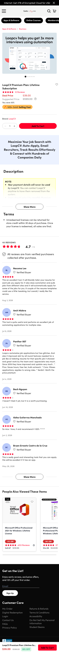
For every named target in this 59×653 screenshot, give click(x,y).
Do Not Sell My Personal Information (42, 621)
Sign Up (10, 593)
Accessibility (36, 616)
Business (22, 28)
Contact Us (8, 620)
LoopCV (12, 118)
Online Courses (33, 20)
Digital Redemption (12, 612)
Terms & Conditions (39, 612)
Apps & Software (11, 20)
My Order (7, 608)
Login (5, 616)
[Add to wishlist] (56, 84)
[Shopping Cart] (54, 11)
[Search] (49, 11)
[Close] (53, 3)
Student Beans (37, 626)
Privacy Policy (9, 627)
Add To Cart (38, 126)
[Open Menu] (4, 11)
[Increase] (14, 126)
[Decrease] (5, 126)
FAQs (5, 623)
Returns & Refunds (39, 608)
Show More (30, 206)
